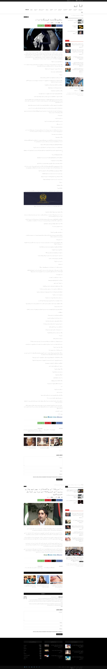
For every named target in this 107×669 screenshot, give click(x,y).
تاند (80, 90)
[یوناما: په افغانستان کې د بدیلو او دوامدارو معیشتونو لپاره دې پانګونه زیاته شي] (68, 64)
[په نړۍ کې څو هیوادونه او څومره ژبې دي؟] (68, 658)
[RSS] (29, 667)
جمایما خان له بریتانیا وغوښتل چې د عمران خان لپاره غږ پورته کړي (77, 44)
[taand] (56, 22)
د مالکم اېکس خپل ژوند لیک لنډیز (56, 446)
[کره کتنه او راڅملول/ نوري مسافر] (80, 21)
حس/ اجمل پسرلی (75, 25)
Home (82, 15)
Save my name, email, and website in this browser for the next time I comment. (47, 476)
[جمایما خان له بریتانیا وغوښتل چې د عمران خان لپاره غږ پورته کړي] (68, 45)
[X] (77, 0)
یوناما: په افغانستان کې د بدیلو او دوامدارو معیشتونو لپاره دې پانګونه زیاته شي (78, 63)
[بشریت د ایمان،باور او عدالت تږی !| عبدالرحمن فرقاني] (43, 441)
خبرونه (67, 40)
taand (52, 22)
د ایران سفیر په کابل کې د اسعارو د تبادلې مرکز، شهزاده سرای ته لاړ (77, 69)
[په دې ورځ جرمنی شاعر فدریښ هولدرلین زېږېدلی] (30, 441)
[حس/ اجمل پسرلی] (80, 27)
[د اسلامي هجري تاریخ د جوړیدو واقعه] (46, 651)
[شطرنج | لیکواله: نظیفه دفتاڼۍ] (74, 81)
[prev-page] (61, 450)
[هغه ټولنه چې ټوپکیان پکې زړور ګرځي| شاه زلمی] (68, 646)
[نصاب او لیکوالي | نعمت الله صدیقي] (80, 32)
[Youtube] (76, 0)
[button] (82, 12)
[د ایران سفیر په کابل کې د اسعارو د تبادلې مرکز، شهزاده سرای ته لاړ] (68, 70)
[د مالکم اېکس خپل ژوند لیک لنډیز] (56, 441)
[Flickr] (37, 667)
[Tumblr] (79, 0)
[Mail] (32, 667)
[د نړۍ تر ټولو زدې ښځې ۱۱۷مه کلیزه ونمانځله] (68, 58)
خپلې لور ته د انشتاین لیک (49, 429)
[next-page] (59, 450)
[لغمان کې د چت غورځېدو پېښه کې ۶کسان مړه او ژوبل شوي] (46, 645)
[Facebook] (82, 0)
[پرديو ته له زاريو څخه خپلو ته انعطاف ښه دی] (46, 656)
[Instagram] (80, 0)
